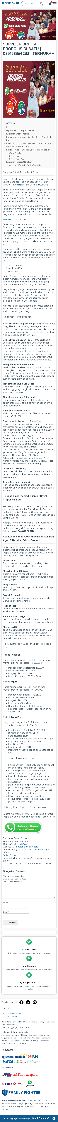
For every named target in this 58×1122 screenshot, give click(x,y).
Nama (6, 902)
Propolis (33, 300)
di (36, 208)
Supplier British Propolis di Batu (20, 130)
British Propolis (46, 308)
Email (6, 912)
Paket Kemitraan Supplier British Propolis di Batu (28, 150)
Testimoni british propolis (15, 219)
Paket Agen (15, 156)
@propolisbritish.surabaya (35, 849)
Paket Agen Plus (17, 159)
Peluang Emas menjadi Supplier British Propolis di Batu (28, 138)
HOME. (45, 184)
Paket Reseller (16, 153)
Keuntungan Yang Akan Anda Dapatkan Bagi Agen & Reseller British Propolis (29, 145)
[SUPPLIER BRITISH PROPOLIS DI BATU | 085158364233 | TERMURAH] (29, 39)
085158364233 (22, 184)
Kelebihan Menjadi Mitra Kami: (19, 162)
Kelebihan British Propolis (17, 134)
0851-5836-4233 (14, 1013)
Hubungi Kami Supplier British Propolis (23, 165)
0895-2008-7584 (14, 1016)
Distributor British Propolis (25, 846)
